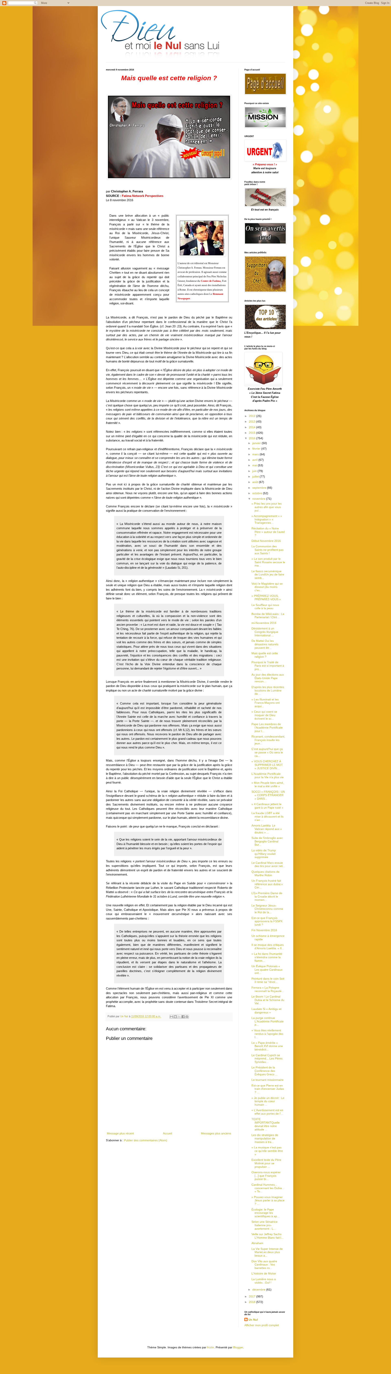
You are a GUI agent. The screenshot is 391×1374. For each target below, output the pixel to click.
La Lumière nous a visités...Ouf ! (264, 1280)
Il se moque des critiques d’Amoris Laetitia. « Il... (268, 946)
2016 (252, 438)
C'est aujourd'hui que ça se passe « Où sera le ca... (267, 752)
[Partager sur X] (179, 1017)
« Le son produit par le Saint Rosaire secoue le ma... (268, 562)
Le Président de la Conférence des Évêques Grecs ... (265, 1071)
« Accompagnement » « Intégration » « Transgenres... (267, 519)
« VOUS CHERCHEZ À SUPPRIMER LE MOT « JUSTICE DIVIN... (267, 765)
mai (255, 465)
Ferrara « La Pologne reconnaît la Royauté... (268, 989)
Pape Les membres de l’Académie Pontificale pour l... (267, 727)
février (256, 448)
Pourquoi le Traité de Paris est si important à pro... (268, 666)
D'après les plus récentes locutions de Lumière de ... (268, 690)
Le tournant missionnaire (267, 1079)
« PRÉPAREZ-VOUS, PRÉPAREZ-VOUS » (266, 597)
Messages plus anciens (216, 1133)
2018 (252, 1302)
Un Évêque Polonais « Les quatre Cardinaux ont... (267, 970)
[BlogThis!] (175, 1017)
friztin (210, 1347)
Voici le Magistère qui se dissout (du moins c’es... (267, 587)
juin (255, 471)
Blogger (238, 1347)
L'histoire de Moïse (264, 1273)
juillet (256, 476)
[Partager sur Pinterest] (187, 1017)
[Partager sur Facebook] (183, 1017)
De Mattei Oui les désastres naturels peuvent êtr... (265, 644)
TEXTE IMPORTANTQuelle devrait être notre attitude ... (266, 1124)
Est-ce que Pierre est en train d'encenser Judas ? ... (268, 1089)
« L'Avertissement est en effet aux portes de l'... (267, 1111)
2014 (252, 427)
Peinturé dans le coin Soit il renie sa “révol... (268, 980)
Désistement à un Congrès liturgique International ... (265, 632)
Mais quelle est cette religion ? (265, 655)
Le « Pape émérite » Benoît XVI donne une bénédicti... (267, 1046)
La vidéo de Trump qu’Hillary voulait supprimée (264, 854)
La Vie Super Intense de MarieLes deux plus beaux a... (267, 1252)
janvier (257, 443)
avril (255, 459)
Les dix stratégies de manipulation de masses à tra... (265, 1138)
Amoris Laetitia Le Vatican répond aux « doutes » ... (267, 829)
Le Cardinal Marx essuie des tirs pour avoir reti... (268, 864)
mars (256, 454)
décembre (259, 1289)
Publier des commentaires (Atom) (145, 1140)
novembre (259, 498)
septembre (259, 487)
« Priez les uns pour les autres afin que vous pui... (267, 507)
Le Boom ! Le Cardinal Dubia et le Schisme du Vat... (268, 1000)
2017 (252, 1296)
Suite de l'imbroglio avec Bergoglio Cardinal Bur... (267, 841)
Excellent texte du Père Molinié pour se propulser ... (266, 1163)
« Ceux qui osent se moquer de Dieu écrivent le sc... (264, 715)
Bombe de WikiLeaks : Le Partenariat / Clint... (268, 615)
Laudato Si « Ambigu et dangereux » (266, 1010)
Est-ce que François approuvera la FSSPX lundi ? (267, 921)
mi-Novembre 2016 (264, 622)
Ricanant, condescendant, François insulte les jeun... (268, 740)
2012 (252, 416)
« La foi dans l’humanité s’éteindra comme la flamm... (267, 957)
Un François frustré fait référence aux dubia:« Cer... (267, 884)
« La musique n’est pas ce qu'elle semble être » (267, 1151)
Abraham (257, 1243)
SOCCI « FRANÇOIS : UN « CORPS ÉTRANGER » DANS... (268, 795)
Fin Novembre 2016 (264, 930)
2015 (252, 432)
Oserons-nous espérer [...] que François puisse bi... (266, 1176)
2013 (252, 421)
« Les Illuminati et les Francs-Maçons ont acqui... (266, 703)
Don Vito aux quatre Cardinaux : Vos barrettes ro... (264, 1265)
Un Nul (253, 1319)
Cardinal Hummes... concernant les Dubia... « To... (268, 1188)
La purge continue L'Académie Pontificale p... (268, 1021)
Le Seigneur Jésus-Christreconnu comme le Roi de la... (267, 909)
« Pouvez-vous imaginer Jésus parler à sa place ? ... (268, 1200)
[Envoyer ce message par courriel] (171, 1017)
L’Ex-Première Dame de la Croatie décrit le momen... (267, 896)
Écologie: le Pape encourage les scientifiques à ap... (265, 1213)
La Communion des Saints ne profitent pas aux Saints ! (267, 550)
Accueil (167, 1133)
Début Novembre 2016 (266, 540)
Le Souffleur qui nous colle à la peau (265, 606)
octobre (257, 493)
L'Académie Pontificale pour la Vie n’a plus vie (268, 775)
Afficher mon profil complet (261, 1325)
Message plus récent (120, 1133)
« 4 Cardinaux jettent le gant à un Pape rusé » (267, 805)
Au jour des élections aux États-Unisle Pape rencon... (268, 678)
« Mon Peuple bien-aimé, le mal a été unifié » (268, 784)
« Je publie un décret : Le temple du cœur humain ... (268, 1101)
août (255, 482)
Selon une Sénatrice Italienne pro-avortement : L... (265, 1225)
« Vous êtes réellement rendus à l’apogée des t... (267, 1034)
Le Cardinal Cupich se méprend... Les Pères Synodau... (267, 1059)
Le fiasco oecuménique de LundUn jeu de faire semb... (268, 575)
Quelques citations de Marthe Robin (265, 873)
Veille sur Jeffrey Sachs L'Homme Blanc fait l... (267, 1235)
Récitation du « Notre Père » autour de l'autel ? (268, 532)
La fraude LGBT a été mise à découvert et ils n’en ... (267, 816)
